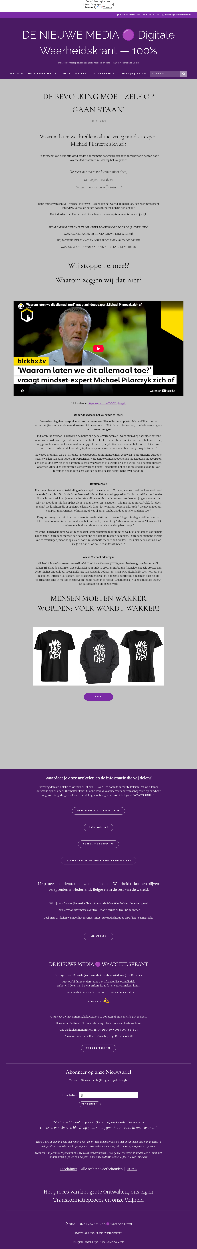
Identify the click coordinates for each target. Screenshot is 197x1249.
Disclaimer (68, 1169)
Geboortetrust (106, 909)
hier (124, 787)
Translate (107, 7)
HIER (91, 1016)
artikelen (61, 917)
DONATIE (99, 787)
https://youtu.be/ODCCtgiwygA (107, 403)
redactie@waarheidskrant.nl (178, 14)
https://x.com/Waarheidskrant (105, 1232)
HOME (132, 1169)
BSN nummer (132, 909)
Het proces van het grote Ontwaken (86, 1192)
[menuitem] (18, 74)
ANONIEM (65, 1016)
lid (66, 787)
